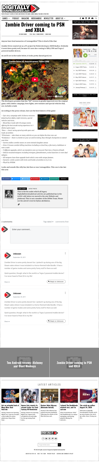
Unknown (17, 254)
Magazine (25, 18)
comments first (62, 222)
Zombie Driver (40, 34)
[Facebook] (80, 18)
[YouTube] (83, 18)
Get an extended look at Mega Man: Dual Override (10, 407)
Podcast (15, 18)
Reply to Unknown (57, 282)
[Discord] (92, 18)
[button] (59, 444)
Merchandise (36, 18)
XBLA (34, 34)
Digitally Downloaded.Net (59, 449)
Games (5, 18)
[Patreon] (89, 18)
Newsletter (48, 18)
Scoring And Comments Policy (65, 453)
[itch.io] (86, 18)
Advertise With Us (31, 453)
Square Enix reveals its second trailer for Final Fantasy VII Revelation (29, 407)
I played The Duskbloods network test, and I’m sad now (69, 407)
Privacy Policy (51, 453)
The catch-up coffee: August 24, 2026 (87, 406)
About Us (59, 18)
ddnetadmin (23, 34)
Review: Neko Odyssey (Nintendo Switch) (49, 406)
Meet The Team (42, 453)
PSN (31, 34)
